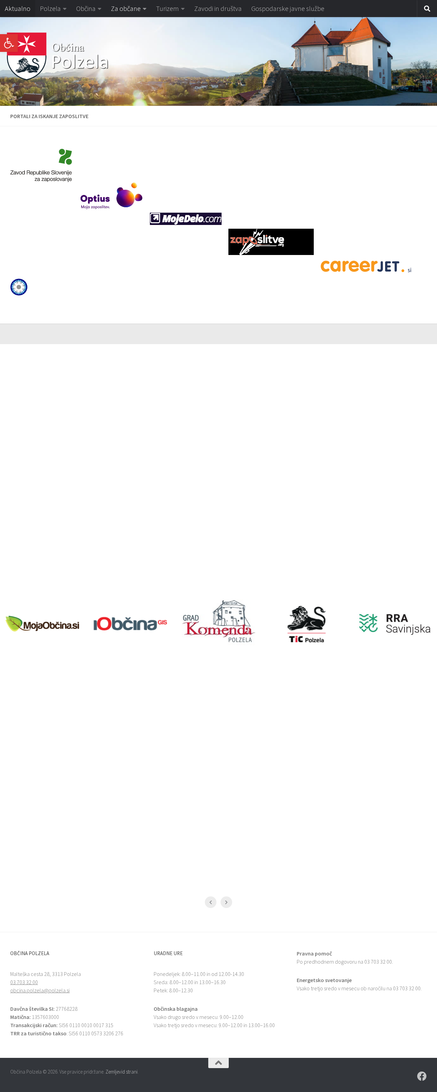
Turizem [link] (167, 8)
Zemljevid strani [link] (121, 1071)
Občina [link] (86, 8)
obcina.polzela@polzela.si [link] (40, 990)
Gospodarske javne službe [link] (287, 8)
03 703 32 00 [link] (24, 982)
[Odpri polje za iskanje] (427, 8)
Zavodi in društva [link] (218, 8)
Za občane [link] (126, 8)
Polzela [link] (50, 8)
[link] (9, 43)
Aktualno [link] (17, 8)
